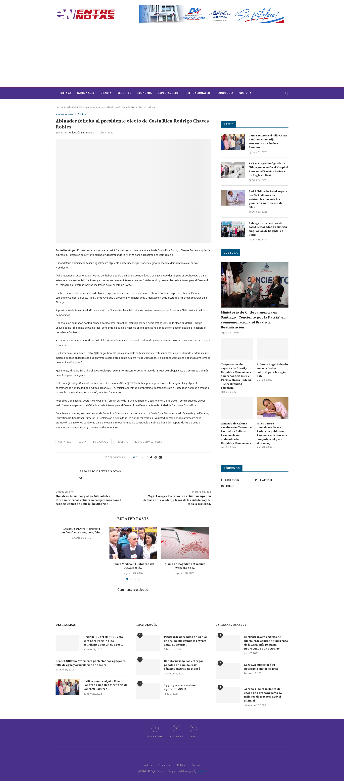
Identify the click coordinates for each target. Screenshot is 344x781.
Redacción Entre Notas (81, 132)
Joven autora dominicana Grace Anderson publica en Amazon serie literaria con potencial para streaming (272, 433)
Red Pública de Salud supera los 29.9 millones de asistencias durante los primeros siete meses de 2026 (268, 199)
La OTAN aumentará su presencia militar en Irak (261, 667)
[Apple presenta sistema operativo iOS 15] (148, 691)
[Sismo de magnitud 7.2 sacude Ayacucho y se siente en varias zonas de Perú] (185, 543)
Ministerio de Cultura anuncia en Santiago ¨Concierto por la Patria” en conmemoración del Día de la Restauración (253, 320)
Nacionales (86, 93)
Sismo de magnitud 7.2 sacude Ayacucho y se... (185, 566)
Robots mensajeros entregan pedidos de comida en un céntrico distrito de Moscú (183, 665)
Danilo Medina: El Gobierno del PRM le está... (133, 566)
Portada (65, 93)
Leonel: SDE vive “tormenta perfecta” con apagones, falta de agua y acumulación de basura (91, 663)
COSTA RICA (64, 442)
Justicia (147, 765)
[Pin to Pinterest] (155, 457)
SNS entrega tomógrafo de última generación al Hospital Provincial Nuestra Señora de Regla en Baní (268, 169)
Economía (144, 93)
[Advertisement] (172, 57)
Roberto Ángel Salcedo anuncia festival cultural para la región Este (272, 370)
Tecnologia (224, 93)
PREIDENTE (122, 442)
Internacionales (197, 93)
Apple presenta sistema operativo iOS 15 (180, 687)
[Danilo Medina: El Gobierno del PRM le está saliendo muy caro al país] (133, 543)
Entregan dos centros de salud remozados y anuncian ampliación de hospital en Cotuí (268, 229)
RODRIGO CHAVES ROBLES (148, 442)
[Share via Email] (160, 457)
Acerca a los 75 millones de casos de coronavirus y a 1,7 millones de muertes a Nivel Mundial (263, 695)
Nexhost (201, 771)
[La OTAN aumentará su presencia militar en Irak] (228, 671)
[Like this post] (140, 457)
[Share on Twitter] (151, 457)
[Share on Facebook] (147, 457)
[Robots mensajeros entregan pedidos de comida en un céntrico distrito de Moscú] (148, 667)
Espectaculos (168, 93)
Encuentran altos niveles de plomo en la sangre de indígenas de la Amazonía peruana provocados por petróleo (266, 643)
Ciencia (106, 93)
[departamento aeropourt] (211, 6)
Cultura (245, 93)
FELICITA (81, 442)
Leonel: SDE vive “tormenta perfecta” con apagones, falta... (81, 531)
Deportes (124, 93)
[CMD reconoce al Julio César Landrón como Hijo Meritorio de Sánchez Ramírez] (233, 142)
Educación (164, 765)
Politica (82, 114)
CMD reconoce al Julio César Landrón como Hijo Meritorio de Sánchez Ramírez (268, 141)
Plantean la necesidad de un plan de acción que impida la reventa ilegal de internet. (185, 641)
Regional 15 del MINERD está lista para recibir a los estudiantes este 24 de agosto (103, 641)
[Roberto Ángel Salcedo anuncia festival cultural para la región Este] (272, 349)
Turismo (196, 765)
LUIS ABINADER (101, 442)
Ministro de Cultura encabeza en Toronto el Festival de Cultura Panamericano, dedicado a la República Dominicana (236, 433)
